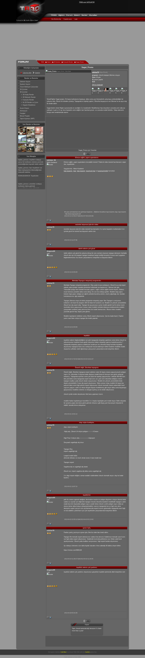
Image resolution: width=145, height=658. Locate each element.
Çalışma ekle (27, 73)
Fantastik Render (68, 62)
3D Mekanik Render (29, 97)
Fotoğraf (22, 113)
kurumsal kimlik (103, 171)
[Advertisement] (72, 42)
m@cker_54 (51, 160)
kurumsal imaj (90, 171)
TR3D (42, 62)
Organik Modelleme (29, 105)
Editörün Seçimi (25, 81)
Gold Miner (64, 652)
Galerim (37, 73)
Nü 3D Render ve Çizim (30, 102)
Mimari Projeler (25, 116)
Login (75, 19)
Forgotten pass (68, 19)
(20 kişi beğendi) (97, 85)
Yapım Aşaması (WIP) (27, 118)
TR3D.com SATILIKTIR (86, 2)
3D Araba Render (28, 94)
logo (74, 171)
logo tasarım (81, 171)
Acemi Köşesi (24, 108)
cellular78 (95, 72)
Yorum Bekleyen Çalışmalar (29, 87)
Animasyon (23, 111)
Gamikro (87, 652)
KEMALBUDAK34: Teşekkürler (28, 176)
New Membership (56, 19)
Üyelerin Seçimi (25, 84)
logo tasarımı (68, 171)
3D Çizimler (57, 62)
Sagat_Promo (80, 62)
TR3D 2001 (76, 652)
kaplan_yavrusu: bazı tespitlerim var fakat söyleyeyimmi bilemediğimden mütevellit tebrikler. (30, 170)
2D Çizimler (23, 89)
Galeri (49, 62)
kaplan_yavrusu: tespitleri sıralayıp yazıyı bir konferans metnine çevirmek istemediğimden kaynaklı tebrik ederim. (31, 162)
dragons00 (51, 251)
